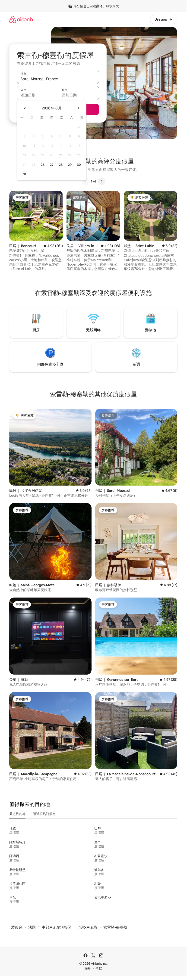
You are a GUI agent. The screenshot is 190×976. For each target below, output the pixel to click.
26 (42, 165)
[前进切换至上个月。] (25, 108)
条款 (98, 968)
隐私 (88, 968)
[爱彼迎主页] (21, 19)
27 (52, 165)
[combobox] (58, 79)
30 (79, 165)
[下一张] (101, 181)
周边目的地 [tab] (17, 814)
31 (24, 174)
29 (70, 165)
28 (61, 165)
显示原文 (112, 6)
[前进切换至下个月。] (78, 108)
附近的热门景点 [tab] (44, 814)
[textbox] (37, 95)
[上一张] (85, 181)
